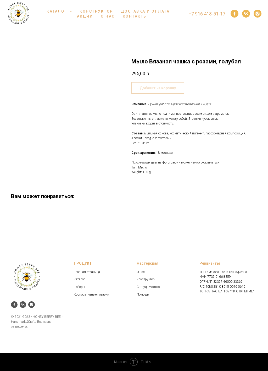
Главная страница (87, 272)
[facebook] (234, 14)
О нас (141, 272)
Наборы (79, 287)
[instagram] (257, 14)
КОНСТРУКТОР (96, 11)
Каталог (79, 279)
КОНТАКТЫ (135, 16)
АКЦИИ (85, 16)
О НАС (108, 16)
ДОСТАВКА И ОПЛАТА (145, 11)
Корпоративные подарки (91, 294)
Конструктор (146, 279)
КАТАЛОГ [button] (58, 11)
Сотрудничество (148, 287)
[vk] (246, 14)
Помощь (143, 294)
